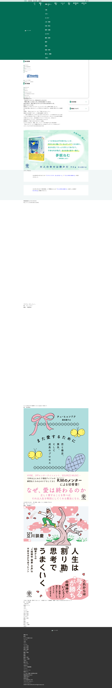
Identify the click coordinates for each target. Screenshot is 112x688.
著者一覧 (25, 662)
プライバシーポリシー (28, 681)
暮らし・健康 (48, 54)
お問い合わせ (26, 676)
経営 (46, 46)
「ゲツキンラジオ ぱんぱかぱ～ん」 (54, 175)
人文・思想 (47, 22)
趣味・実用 (47, 38)
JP (85, 0)
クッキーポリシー (27, 683)
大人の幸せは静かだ (62, 189)
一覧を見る (26, 603)
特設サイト (26, 671)
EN (87, 0)
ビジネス (47, 34)
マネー (46, 14)
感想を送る (26, 678)
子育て (46, 58)
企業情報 (39, 0)
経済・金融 (47, 30)
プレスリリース (27, 670)
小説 (46, 10)
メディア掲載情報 (27, 667)
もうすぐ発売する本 (28, 638)
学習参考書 (30, 0)
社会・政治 (47, 26)
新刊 (25, 636)
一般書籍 (25, 0)
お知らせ (25, 665)
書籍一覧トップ (48, 4)
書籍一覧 (25, 634)
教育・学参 (47, 50)
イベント (25, 668)
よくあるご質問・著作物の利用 (30, 673)
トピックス (26, 663)
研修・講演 (35, 0)
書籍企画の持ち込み (28, 675)
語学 (46, 42)
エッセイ (47, 18)
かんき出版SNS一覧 (28, 679)
